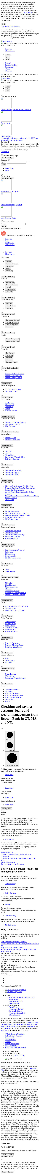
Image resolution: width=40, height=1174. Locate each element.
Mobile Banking (10, 925)
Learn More (5, 152)
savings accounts (6, 1024)
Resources (9, 292)
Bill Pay (8, 904)
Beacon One (10, 282)
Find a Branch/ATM (16, 1001)
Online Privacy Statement (13, 1036)
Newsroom (9, 357)
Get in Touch (13, 999)
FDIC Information (11, 1046)
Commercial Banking (12, 320)
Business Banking (11, 65)
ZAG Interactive (18, 1055)
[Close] (2, 154)
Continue (11, 1154)
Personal (8, 63)
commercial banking (12, 1026)
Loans (8, 287)
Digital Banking (10, 289)
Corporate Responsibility (17, 1013)
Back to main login (7, 158)
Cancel (4, 1154)
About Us (8, 71)
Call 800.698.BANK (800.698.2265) (21, 997)
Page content (5, 26)
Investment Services (12, 341)
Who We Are (9, 839)
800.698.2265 (5, 38)
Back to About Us (7, 397)
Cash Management (12, 324)
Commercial (9, 67)
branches (4, 1030)
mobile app (7, 1028)
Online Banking (10, 884)
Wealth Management (12, 339)
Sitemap (17, 26)
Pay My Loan (14, 1003)
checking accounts (32, 1022)
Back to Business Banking (10, 368)
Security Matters (10, 1040)
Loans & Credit (10, 306)
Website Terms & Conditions (15, 1034)
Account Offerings (11, 285)
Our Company (10, 353)
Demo (7, 170)
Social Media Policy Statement (15, 1048)
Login (12, 26)
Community (9, 355)
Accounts (9, 303)
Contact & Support (11, 362)
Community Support (16, 1009)
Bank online (30, 1026)
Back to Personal (7, 445)
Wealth (7, 69)
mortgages (16, 1024)
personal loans (25, 1024)
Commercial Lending (12, 322)
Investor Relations (15, 1011)
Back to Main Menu (8, 277)
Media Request (14, 1015)
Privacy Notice (27, 12)
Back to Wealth (6, 383)
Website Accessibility (12, 1044)
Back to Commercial (8, 416)
